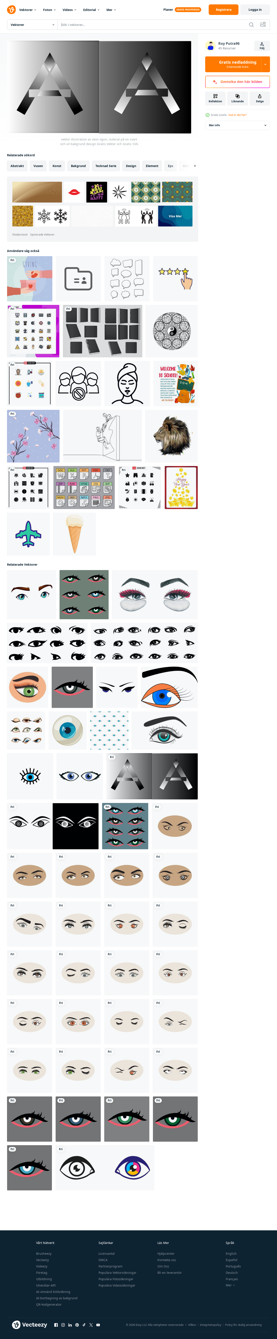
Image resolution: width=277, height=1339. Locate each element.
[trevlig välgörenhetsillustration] (29, 278)
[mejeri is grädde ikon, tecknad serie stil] (74, 534)
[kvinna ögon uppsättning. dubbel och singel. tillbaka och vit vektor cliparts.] (144, 643)
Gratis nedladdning (237, 64)
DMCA (103, 1260)
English (231, 1253)
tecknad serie (105, 166)
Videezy (41, 1266)
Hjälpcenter (166, 1253)
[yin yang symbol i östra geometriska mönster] (172, 331)
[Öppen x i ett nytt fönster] (91, 1325)
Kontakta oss (166, 1260)
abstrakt (17, 166)
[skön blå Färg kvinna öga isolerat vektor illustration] (165, 730)
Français (232, 1279)
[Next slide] (191, 166)
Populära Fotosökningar (116, 1279)
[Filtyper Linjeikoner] (84, 487)
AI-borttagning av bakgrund (57, 1298)
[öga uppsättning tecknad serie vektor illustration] (26, 730)
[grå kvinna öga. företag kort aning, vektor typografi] (72, 687)
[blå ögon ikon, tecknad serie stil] (80, 776)
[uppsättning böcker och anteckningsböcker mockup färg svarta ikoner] (102, 331)
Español (231, 1260)
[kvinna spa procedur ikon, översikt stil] (127, 383)
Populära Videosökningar (117, 1285)
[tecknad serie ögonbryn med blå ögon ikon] (31, 594)
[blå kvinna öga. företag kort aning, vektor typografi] (78, 1119)
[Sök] (251, 24)
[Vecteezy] (11, 9)
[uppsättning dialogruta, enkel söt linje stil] (127, 278)
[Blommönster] (33, 436)
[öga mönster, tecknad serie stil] (109, 730)
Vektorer (26, 10)
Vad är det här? (237, 115)
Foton (47, 10)
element (152, 166)
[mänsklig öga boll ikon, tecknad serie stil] (68, 730)
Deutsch (232, 1273)
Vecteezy (42, 1260)
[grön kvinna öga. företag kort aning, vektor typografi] (126, 1119)
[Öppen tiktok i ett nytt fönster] (84, 1325)
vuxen (38, 166)
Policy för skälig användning (243, 1325)
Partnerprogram (110, 1266)
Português (233, 1266)
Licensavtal (107, 1253)
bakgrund (78, 166)
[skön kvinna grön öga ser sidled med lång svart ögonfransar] (27, 687)
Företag (41, 1273)
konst (57, 166)
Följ (262, 48)
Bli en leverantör (169, 1273)
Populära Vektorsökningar (117, 1273)
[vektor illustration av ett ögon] (104, 1167)
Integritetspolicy (210, 1325)
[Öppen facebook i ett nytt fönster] (56, 1325)
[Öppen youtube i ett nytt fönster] (98, 1325)
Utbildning (44, 1279)
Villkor (192, 1325)
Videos (68, 10)
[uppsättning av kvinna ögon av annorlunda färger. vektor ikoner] (84, 594)
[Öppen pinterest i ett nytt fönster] (77, 1325)
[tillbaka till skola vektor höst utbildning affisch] (175, 383)
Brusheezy (43, 1253)
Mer (109, 10)
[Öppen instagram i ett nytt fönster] (63, 1325)
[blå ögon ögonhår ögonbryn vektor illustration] (117, 687)
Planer (168, 9)
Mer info (214, 125)
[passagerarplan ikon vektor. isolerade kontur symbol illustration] (28, 534)
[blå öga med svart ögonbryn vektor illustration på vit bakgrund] (169, 687)
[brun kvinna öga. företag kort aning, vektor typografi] (29, 1119)
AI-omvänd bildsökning (53, 1292)
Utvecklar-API (46, 1285)
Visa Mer (175, 216)
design (131, 166)
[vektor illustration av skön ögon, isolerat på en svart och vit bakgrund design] (152, 776)
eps (170, 166)
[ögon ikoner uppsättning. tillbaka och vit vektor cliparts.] (47, 643)
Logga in (255, 9)
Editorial (89, 10)
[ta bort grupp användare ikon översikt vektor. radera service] (78, 383)
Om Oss (163, 1266)
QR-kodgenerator (49, 1304)
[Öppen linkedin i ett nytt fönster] (70, 1325)
